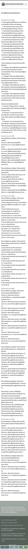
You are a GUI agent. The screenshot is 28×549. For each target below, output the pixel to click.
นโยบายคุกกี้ (20, 525)
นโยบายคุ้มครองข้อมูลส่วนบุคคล (8, 525)
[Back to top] (18, 545)
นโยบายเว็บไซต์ (12, 520)
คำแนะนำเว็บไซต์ (5, 520)
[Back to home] (12, 4)
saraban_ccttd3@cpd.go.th (10, 512)
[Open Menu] (26, 4)
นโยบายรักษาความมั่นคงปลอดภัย (9, 523)
